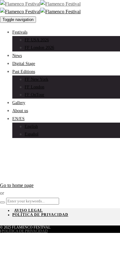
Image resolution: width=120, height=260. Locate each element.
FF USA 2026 (37, 40)
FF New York (36, 79)
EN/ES (18, 118)
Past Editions (23, 71)
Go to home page (17, 185)
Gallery (18, 102)
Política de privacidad (40, 215)
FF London (34, 87)
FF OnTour (34, 94)
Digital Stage (23, 63)
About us (20, 110)
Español (31, 134)
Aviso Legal (28, 210)
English (31, 126)
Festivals (19, 32)
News (17, 55)
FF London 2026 (39, 47)
